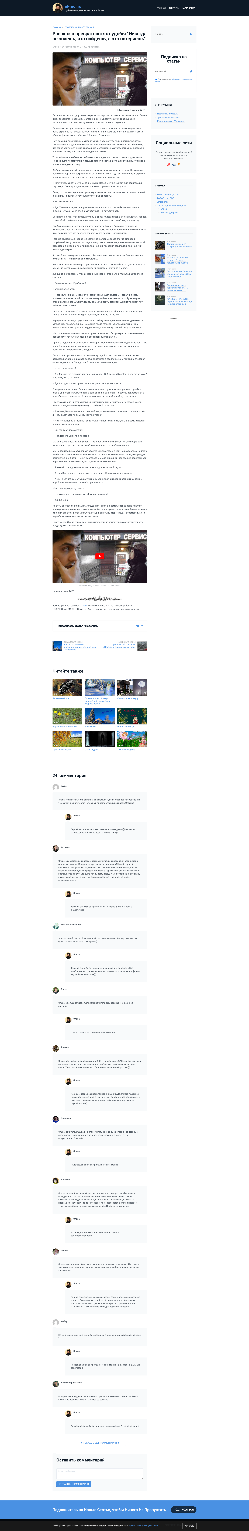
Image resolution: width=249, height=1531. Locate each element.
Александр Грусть (170, 212)
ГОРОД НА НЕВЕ (165, 198)
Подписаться (184, 1509)
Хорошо (189, 1526)
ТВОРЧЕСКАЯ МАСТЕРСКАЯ (79, 27)
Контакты (174, 8)
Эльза (164, 209)
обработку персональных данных (173, 80)
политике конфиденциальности (143, 1526)
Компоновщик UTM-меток (171, 121)
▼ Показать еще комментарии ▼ (100, 1443)
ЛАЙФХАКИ (163, 202)
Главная (161, 8)
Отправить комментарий (74, 1484)
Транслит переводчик (168, 117)
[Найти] (191, 34)
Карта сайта (188, 8)
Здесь (84, 605)
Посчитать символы (167, 114)
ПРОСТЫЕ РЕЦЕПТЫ (168, 194)
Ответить (142, 812)
